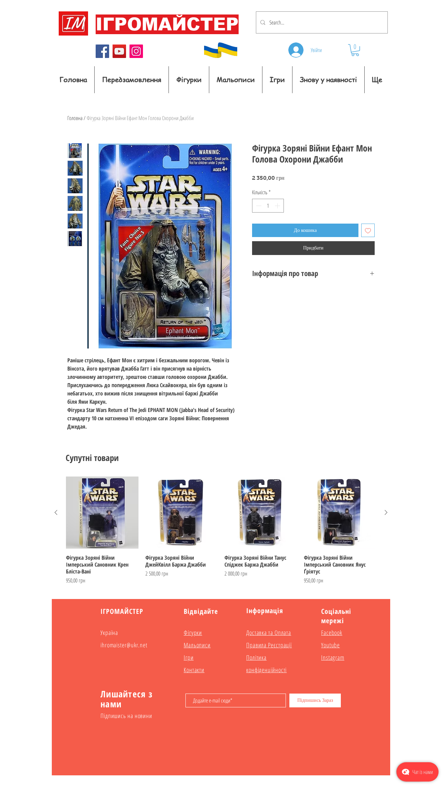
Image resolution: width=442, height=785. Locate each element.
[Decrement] (258, 205)
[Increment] (278, 205)
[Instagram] (136, 51)
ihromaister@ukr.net (123, 645)
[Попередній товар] (56, 512)
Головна (75, 118)
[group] (221, 530)
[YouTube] (119, 51)
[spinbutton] (268, 205)
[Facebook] (102, 51)
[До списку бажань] (368, 230)
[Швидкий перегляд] (102, 513)
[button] (355, 50)
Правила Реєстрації (269, 645)
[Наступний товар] (386, 512)
